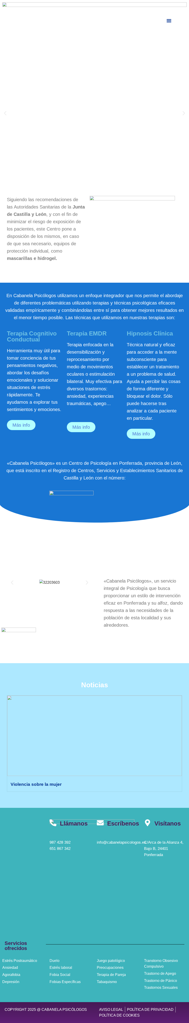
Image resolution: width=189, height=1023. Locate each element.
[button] (169, 20)
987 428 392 (60, 842)
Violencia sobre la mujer (36, 784)
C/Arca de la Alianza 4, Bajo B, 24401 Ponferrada (163, 848)
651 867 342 (60, 848)
